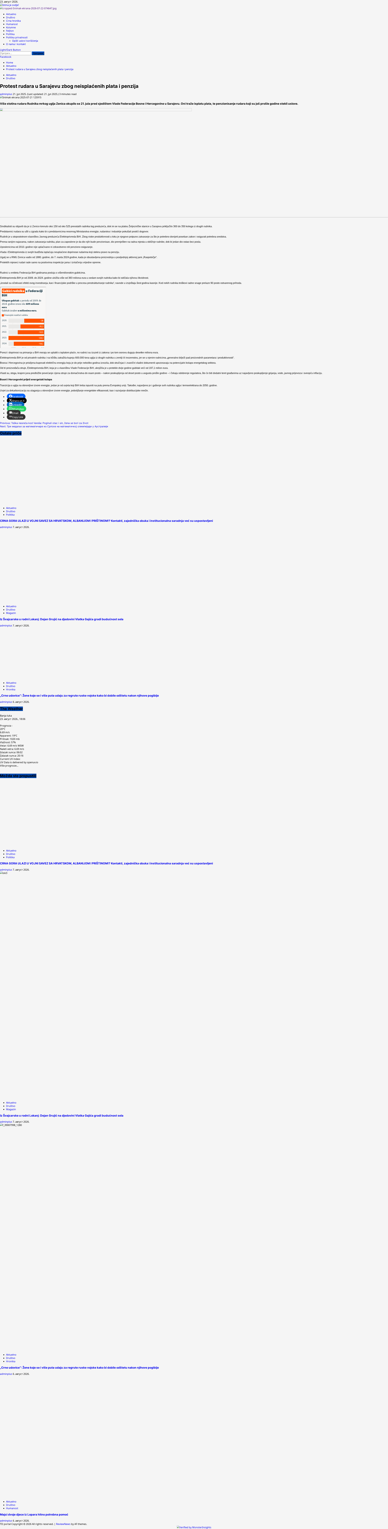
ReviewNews (63, 1524)
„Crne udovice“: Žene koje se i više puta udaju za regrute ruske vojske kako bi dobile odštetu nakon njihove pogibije (79, 695)
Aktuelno (11, 14)
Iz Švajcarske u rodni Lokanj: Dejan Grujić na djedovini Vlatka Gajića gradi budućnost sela (61, 619)
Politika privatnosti (17, 37)
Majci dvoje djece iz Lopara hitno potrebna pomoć (34, 1514)
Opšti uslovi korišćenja (25, 40)
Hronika (10, 689)
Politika (10, 34)
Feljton (10, 30)
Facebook (5, 56)
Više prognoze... (9, 765)
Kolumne (11, 27)
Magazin (11, 613)
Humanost (12, 24)
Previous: (44, 423)
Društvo (10, 17)
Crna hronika (13, 20)
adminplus (6, 94)
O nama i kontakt (16, 44)
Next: (54, 426)
